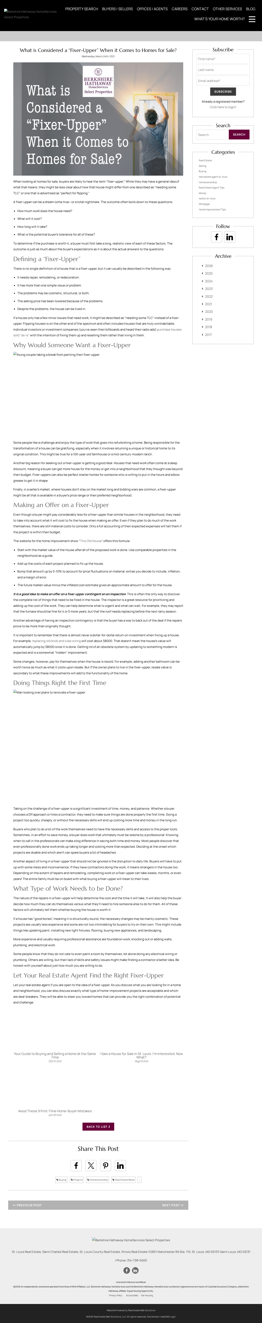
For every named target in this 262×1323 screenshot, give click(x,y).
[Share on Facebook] (76, 1165)
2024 (209, 281)
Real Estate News (124, 1180)
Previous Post (29, 1205)
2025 (209, 273)
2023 (209, 288)
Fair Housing (147, 1295)
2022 (209, 296)
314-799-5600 (137, 1260)
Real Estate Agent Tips (211, 187)
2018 (208, 327)
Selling (202, 166)
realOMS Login (168, 1316)
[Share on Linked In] (120, 1165)
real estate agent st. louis (213, 176)
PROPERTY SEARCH (81, 8)
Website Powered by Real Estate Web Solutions (131, 1310)
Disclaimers (153, 1316)
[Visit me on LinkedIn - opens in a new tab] (229, 236)
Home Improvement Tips (212, 209)
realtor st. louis (207, 198)
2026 (209, 266)
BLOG (250, 8)
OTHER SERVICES (227, 8)
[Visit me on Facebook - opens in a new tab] (216, 236)
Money (202, 193)
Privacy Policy (115, 1295)
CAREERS (179, 8)
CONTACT (200, 8)
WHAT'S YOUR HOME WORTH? (219, 18)
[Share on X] (90, 1165)
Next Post (171, 1205)
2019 (208, 319)
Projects (78, 1180)
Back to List (97, 1127)
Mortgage (204, 204)
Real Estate (205, 160)
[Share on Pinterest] (105, 1165)
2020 (209, 311)
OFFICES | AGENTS (152, 8)
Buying (62, 1180)
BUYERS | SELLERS (117, 8)
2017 (208, 334)
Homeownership (98, 1180)
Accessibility (132, 1295)
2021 (208, 304)
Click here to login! (223, 107)
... (139, 1180)
